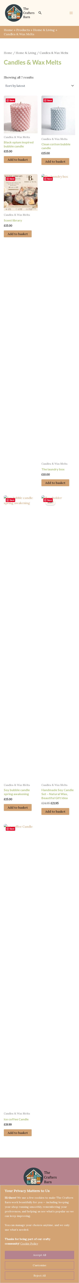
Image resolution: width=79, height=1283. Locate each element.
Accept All (39, 1255)
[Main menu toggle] (71, 13)
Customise (39, 1265)
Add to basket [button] (18, 159)
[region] (39, 1234)
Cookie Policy (29, 1243)
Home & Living (26, 53)
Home (8, 53)
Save (12, 100)
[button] (40, 12)
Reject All (40, 1275)
